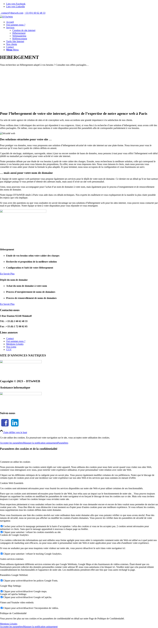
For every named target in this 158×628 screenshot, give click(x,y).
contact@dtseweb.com (11, 13)
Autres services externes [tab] (11, 559)
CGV (9, 349)
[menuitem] (82, 22)
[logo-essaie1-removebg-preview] (6, 16)
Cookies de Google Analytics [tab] (14, 535)
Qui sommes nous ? (15, 341)
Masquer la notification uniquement (40, 443)
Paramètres (63, 443)
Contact (10, 338)
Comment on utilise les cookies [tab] (15, 462)
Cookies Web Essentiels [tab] (11, 483)
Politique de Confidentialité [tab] (13, 613)
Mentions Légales (14, 344)
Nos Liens (11, 346)
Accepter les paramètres (11, 443)
